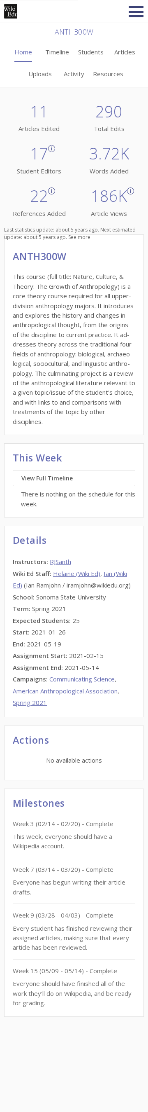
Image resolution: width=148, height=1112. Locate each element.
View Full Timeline (47, 478)
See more (79, 237)
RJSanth (60, 561)
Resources (108, 74)
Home (23, 52)
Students (91, 52)
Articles (124, 52)
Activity (74, 74)
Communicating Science (82, 679)
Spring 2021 (30, 702)
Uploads (40, 74)
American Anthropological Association (65, 691)
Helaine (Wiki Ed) (76, 573)
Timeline (57, 52)
